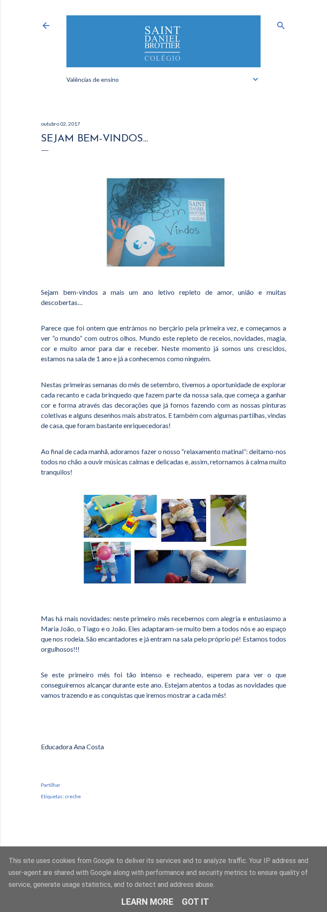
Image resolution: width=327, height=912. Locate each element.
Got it (195, 902)
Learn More (147, 902)
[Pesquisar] (281, 23)
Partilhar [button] (50, 785)
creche (73, 796)
